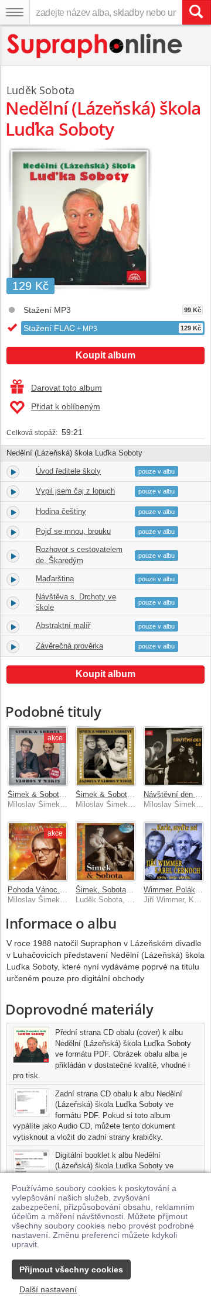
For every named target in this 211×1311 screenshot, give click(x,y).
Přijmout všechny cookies (71, 1269)
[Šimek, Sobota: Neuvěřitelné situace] (105, 851)
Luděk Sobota (40, 90)
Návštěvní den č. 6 (176, 794)
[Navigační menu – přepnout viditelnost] (14, 12)
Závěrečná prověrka (69, 645)
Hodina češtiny (61, 511)
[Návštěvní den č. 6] (173, 756)
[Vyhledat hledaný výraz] (196, 12)
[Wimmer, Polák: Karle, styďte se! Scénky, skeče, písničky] (173, 851)
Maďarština (55, 578)
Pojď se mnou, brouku (73, 531)
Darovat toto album (66, 387)
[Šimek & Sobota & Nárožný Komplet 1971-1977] (105, 756)
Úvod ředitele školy (68, 471)
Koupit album (105, 355)
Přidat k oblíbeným (65, 406)
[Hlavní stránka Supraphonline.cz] (95, 46)
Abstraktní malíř (63, 625)
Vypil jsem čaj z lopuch (75, 491)
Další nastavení (48, 1289)
